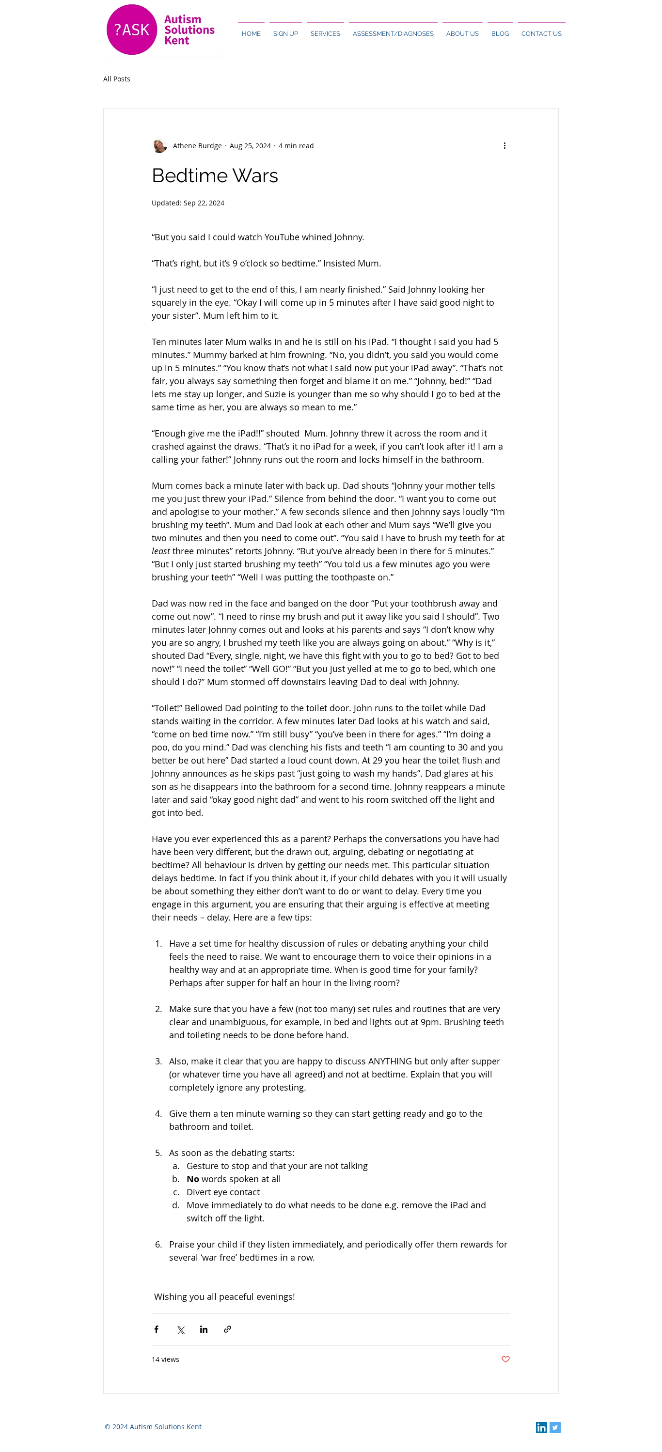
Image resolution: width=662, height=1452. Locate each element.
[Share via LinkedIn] (203, 1329)
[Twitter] (555, 1427)
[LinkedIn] (541, 1427)
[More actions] (504, 145)
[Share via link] (227, 1329)
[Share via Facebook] (156, 1329)
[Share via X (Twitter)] (180, 1329)
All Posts (116, 78)
